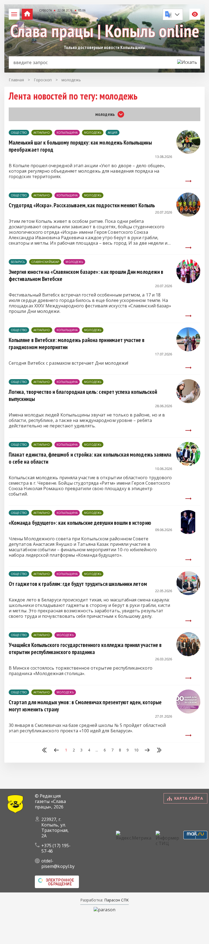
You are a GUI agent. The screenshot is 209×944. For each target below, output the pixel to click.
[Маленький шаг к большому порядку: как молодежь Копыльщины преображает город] (188, 152)
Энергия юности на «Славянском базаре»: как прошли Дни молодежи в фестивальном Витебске (86, 275)
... (97, 750)
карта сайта (188, 798)
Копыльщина (67, 132)
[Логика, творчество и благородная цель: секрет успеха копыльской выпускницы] (188, 401)
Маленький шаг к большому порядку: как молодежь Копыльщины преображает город (80, 146)
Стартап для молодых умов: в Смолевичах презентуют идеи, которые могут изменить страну (85, 706)
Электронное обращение (60, 882)
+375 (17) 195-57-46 (55, 848)
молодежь (92, 132)
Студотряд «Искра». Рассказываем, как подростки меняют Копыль (82, 205)
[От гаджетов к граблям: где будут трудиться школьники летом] (188, 594)
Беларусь (18, 262)
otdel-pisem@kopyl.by (58, 863)
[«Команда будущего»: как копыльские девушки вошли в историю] (188, 532)
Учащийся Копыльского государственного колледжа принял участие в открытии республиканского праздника (85, 648)
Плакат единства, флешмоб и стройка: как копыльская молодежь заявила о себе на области (90, 458)
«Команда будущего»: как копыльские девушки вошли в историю (80, 522)
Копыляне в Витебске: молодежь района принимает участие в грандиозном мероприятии (77, 343)
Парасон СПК (116, 900)
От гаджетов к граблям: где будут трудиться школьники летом (78, 584)
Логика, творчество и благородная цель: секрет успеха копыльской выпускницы (83, 395)
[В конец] (159, 750)
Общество (19, 132)
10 (136, 750)
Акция (112, 132)
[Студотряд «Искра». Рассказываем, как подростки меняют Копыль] (188, 215)
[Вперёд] (147, 750)
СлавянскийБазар (45, 262)
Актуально (41, 132)
